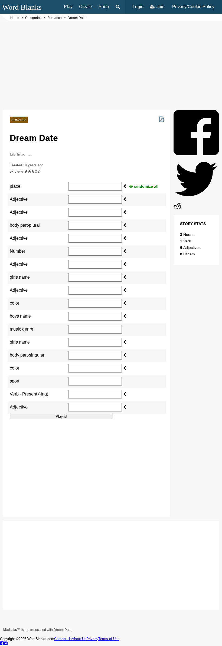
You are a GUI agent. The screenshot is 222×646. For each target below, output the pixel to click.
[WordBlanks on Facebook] (2, 643)
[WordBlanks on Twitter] (6, 643)
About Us (79, 639)
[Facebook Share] (196, 153)
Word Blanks (22, 7)
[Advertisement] (111, 66)
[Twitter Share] (196, 200)
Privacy (92, 639)
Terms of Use (108, 639)
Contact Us (63, 639)
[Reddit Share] (177, 208)
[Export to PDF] (161, 119)
